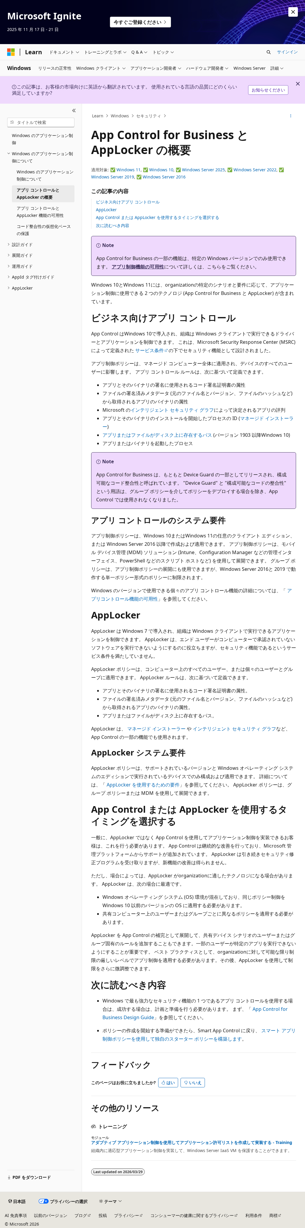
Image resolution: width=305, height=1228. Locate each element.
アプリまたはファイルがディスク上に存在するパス (157, 435)
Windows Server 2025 (203, 169)
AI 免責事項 (16, 1215)
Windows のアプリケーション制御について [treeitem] (45, 175)
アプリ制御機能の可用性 (138, 266)
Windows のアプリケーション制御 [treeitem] (42, 139)
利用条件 (253, 1215)
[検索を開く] (269, 52)
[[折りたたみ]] (74, 111)
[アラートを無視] (293, 12)
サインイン (287, 52)
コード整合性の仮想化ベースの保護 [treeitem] (44, 230)
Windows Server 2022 (255, 169)
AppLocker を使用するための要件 (143, 784)
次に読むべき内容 (112, 225)
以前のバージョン (50, 1215)
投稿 (103, 1215)
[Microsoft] (11, 52)
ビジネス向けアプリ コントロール (128, 202)
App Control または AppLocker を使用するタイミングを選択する (157, 217)
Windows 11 (128, 169)
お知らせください (268, 90)
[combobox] (40, 122)
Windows (120, 116)
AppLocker (106, 209)
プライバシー (126, 1215)
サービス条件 (149, 350)
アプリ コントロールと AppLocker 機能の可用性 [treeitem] (40, 211)
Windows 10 (161, 169)
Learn (97, 116)
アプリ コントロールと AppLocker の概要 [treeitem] (38, 193)
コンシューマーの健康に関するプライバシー (192, 1215)
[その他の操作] (290, 116)
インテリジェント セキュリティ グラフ (172, 410)
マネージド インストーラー (156, 728)
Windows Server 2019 (112, 177)
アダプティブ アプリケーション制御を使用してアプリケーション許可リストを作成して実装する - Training (191, 1142)
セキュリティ (148, 116)
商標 (273, 1215)
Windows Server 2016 (164, 177)
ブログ (80, 1215)
